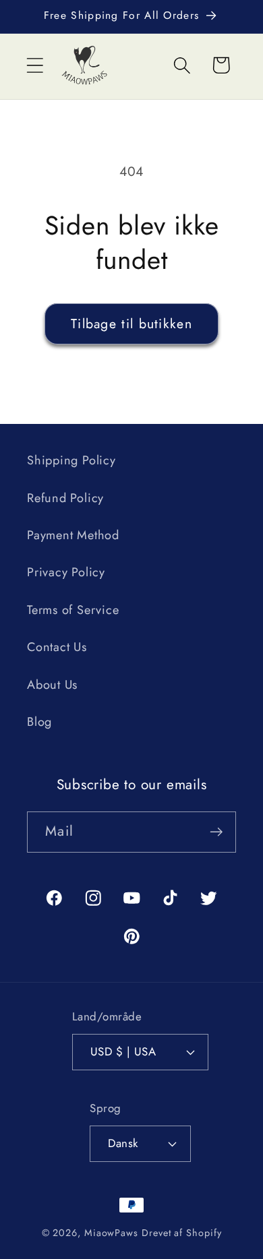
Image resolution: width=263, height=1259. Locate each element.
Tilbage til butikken (131, 323)
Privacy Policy (66, 572)
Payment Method (73, 535)
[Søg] (182, 65)
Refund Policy (65, 498)
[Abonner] (216, 832)
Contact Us (57, 647)
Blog (39, 722)
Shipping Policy (71, 460)
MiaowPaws (111, 1232)
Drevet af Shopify (181, 1232)
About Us (52, 685)
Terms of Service (73, 610)
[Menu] (35, 65)
